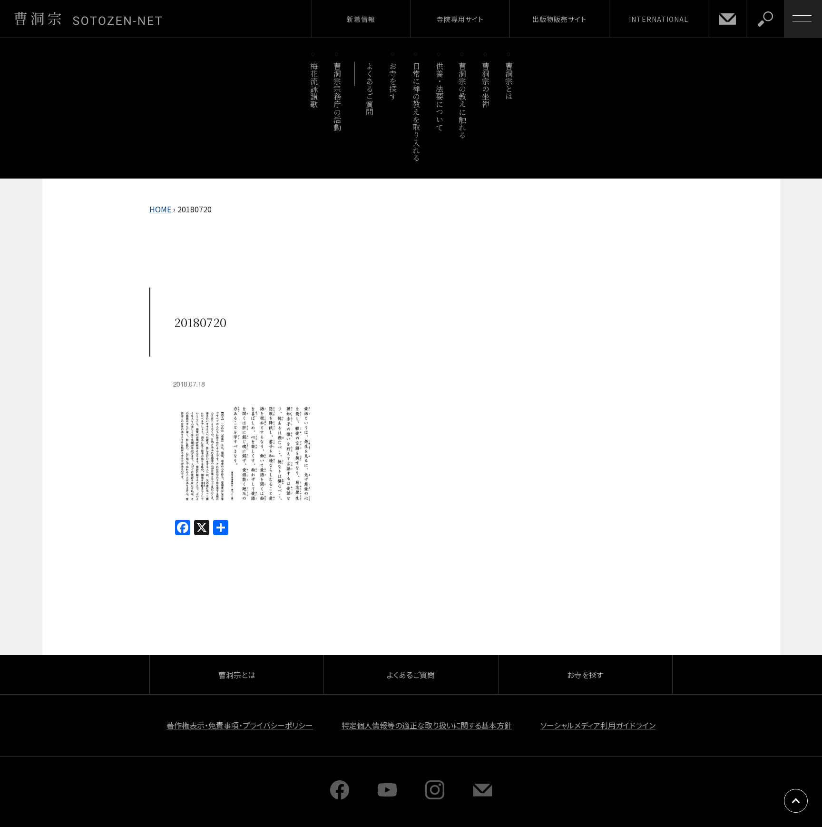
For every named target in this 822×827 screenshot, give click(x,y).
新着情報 (361, 19)
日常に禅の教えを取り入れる (416, 111)
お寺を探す (393, 81)
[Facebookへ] (339, 796)
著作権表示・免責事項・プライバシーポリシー (239, 725)
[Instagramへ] (434, 796)
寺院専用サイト (460, 19)
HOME (160, 209)
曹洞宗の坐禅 (485, 85)
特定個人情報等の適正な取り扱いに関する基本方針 (427, 725)
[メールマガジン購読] (482, 796)
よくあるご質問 (369, 89)
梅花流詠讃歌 (313, 85)
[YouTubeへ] (387, 796)
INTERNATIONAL (658, 19)
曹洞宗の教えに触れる (462, 100)
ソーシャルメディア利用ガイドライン (598, 725)
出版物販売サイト (559, 19)
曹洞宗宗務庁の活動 (337, 96)
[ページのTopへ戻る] (796, 801)
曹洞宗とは (509, 81)
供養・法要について (439, 96)
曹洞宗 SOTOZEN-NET (88, 18)
